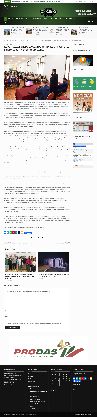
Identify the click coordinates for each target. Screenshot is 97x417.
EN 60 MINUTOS (34, 394)
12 (55, 380)
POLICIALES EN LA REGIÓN (63, 244)
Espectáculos (37, 18)
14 (60, 380)
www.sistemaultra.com (31, 414)
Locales (10, 18)
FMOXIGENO (7, 52)
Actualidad (6, 44)
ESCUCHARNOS (34, 396)
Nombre (7, 305)
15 (63, 380)
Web (6, 316)
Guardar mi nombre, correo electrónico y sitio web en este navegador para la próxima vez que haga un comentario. (34, 323)
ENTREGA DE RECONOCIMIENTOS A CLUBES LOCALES (18, 244)
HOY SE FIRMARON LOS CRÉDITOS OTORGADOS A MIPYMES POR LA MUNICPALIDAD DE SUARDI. (39, 1)
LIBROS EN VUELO (35, 399)
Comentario (8, 294)
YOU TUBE (90, 414)
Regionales (19, 18)
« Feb (52, 390)
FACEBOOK (77, 414)
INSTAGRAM (84, 414)
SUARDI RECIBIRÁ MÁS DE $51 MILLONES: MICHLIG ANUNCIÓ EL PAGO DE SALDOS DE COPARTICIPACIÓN (17, 31)
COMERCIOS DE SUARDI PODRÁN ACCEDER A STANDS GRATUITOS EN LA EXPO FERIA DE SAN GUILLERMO (85, 31)
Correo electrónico (10, 310)
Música (46, 18)
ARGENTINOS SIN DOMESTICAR (38, 391)
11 (52, 380)
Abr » (56, 390)
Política (27, 18)
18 (52, 383)
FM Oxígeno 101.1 (12, 6)
